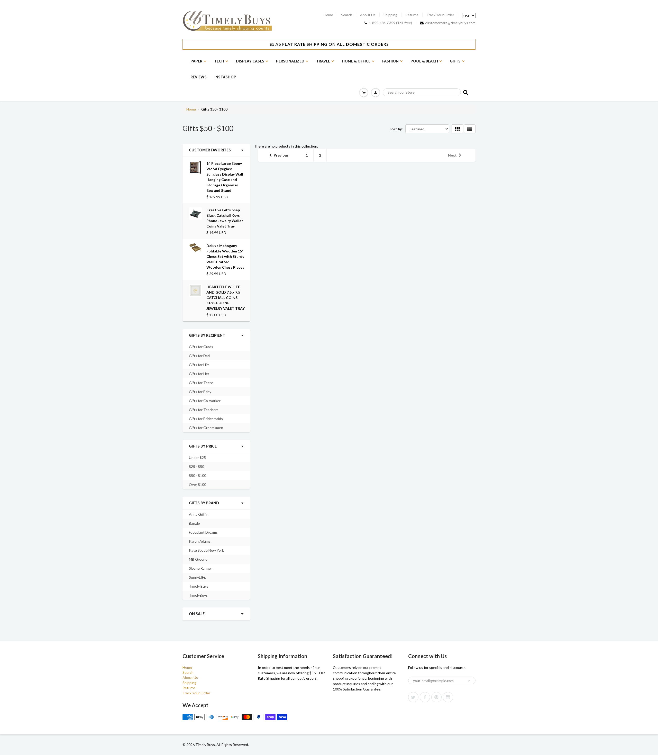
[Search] (465, 92)
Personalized (290, 61)
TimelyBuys (198, 595)
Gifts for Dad (199, 355)
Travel (323, 61)
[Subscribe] (469, 681)
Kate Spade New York (206, 550)
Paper (196, 61)
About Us (368, 15)
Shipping (390, 15)
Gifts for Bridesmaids (206, 418)
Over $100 (197, 484)
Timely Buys (198, 586)
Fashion (390, 61)
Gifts (455, 61)
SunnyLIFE (197, 577)
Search (346, 15)
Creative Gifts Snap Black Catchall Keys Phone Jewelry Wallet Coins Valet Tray (224, 218)
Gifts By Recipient (207, 335)
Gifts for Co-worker (205, 400)
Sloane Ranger (200, 568)
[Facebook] (425, 697)
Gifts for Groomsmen (206, 427)
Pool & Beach (424, 61)
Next (452, 155)
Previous (281, 155)
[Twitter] (413, 697)
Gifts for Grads (201, 346)
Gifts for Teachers (203, 409)
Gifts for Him (199, 364)
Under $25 (197, 457)
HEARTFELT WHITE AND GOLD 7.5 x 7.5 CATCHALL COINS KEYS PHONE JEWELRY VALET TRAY (225, 298)
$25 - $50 (196, 466)
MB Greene (198, 559)
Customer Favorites (210, 150)
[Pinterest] (436, 697)
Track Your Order (440, 15)
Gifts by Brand (204, 503)
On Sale (197, 614)
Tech (219, 61)
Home (328, 15)
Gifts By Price (203, 446)
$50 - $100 (197, 475)
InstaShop (225, 77)
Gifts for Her (199, 373)
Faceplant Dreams (203, 532)
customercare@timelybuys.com (450, 23)
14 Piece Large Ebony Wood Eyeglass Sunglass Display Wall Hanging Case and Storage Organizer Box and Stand (224, 177)
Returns (411, 15)
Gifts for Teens (201, 382)
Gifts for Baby (200, 391)
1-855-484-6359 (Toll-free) (390, 23)
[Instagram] (448, 697)
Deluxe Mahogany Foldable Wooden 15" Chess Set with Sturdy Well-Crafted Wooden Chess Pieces (225, 256)
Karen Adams (200, 541)
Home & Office (356, 61)
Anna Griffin (198, 514)
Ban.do (194, 523)
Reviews (198, 77)
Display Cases (250, 61)
